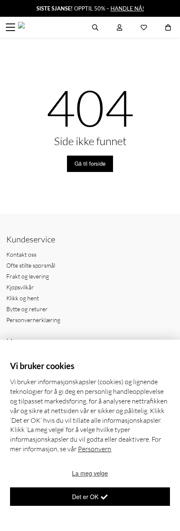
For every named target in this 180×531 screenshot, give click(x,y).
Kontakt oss (21, 254)
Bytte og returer (27, 308)
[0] (168, 27)
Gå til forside (90, 163)
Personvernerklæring (33, 319)
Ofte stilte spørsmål (30, 265)
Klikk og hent (22, 298)
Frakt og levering (27, 276)
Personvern (94, 449)
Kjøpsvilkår (20, 287)
